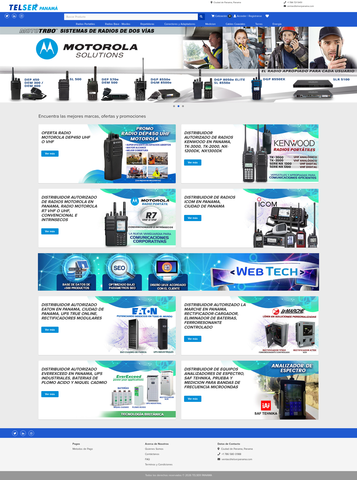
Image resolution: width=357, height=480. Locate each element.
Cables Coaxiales (235, 24)
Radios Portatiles (85, 24)
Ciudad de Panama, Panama (227, 2)
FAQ (147, 459)
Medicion (210, 24)
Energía (277, 24)
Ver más (50, 153)
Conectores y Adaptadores (179, 24)
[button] (267, 16)
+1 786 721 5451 (294, 2)
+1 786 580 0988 (231, 454)
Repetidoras (147, 24)
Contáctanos (152, 454)
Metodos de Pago (83, 448)
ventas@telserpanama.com (300, 6)
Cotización (222, 16)
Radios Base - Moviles (117, 24)
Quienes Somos (154, 448)
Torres (259, 24)
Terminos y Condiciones (159, 464)
